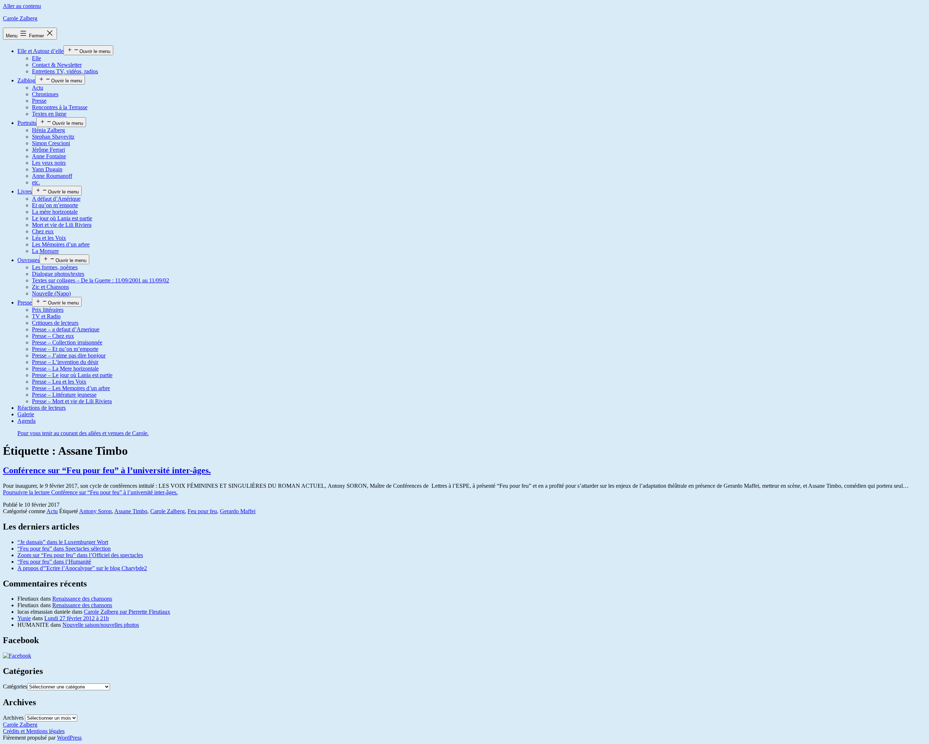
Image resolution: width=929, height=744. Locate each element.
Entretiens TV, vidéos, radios (65, 71)
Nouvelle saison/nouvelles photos (100, 625)
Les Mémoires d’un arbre (61, 244)
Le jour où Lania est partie (62, 218)
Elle (36, 58)
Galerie (25, 414)
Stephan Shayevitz (53, 137)
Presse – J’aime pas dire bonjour (69, 355)
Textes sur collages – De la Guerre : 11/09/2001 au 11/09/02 (100, 280)
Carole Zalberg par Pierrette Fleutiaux (127, 612)
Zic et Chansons (50, 287)
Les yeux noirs (49, 163)
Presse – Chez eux (53, 336)
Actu (37, 88)
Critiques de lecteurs (55, 323)
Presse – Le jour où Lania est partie (72, 375)
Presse (39, 101)
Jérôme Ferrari (48, 150)
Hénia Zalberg (48, 130)
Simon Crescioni (51, 143)
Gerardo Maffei (237, 511)
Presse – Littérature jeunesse (64, 395)
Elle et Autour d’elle (40, 51)
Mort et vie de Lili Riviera (61, 225)
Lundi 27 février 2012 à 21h (76, 618)
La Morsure (45, 251)
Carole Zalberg (20, 18)
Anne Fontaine (49, 156)
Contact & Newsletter (57, 65)
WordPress (69, 738)
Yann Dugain (47, 169)
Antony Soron (95, 511)
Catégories (15, 686)
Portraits (26, 123)
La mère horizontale (55, 212)
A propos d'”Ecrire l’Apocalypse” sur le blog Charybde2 (82, 568)
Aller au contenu (22, 6)
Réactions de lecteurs (41, 408)
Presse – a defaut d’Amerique (65, 329)
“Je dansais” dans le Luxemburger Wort (62, 542)
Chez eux (43, 231)
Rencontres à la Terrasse (59, 107)
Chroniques (45, 94)
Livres (24, 191)
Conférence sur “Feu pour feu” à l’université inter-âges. (107, 470)
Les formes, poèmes (55, 267)
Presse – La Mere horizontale (65, 368)
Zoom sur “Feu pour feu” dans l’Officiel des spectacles (80, 555)
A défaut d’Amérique (56, 199)
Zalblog (26, 80)
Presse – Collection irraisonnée (67, 342)
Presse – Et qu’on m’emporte (65, 349)
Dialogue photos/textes (58, 274)
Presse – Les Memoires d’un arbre (71, 388)
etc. (36, 182)
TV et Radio (46, 316)
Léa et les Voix (49, 238)
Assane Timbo (130, 511)
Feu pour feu (202, 511)
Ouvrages (28, 260)
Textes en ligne (49, 114)
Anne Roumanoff (52, 176)
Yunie (24, 618)
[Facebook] (17, 656)
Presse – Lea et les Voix (59, 382)
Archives (13, 718)
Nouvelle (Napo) (51, 293)
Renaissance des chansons (82, 599)
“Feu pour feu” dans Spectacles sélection (64, 548)
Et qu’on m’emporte (55, 205)
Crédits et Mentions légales (34, 731)
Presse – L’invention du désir (65, 362)
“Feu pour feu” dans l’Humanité (54, 562)
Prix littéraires (48, 310)
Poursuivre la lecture (90, 492)
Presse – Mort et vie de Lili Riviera (72, 401)
